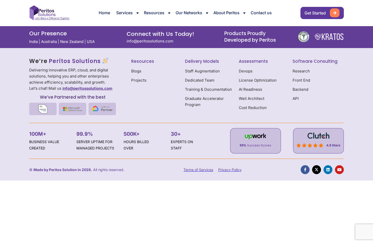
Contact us (261, 12)
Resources (154, 12)
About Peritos (226, 12)
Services (124, 12)
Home (104, 12)
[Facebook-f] (305, 169)
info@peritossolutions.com (87, 88)
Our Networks (189, 12)
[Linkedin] (328, 169)
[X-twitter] (316, 169)
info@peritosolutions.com (150, 41)
